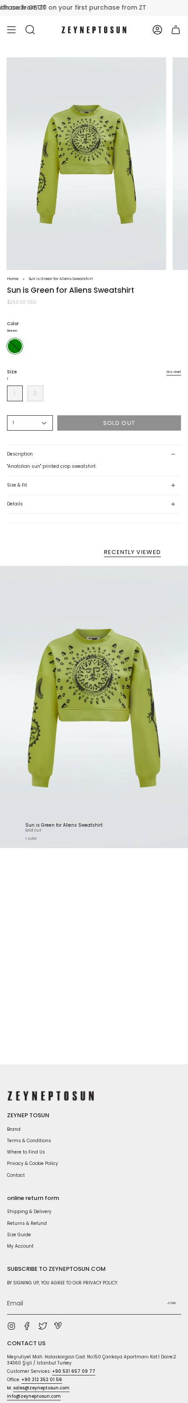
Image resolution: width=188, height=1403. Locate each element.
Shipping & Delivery (29, 1211)
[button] (30, 30)
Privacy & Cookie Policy (32, 1163)
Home (12, 278)
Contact (16, 1175)
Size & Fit (17, 485)
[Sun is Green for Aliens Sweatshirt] (94, 707)
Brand (14, 1129)
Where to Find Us (26, 1152)
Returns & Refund (27, 1223)
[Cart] (176, 30)
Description (20, 454)
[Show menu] (11, 30)
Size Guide (19, 1235)
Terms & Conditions (29, 1140)
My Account (20, 1246)
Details (15, 504)
